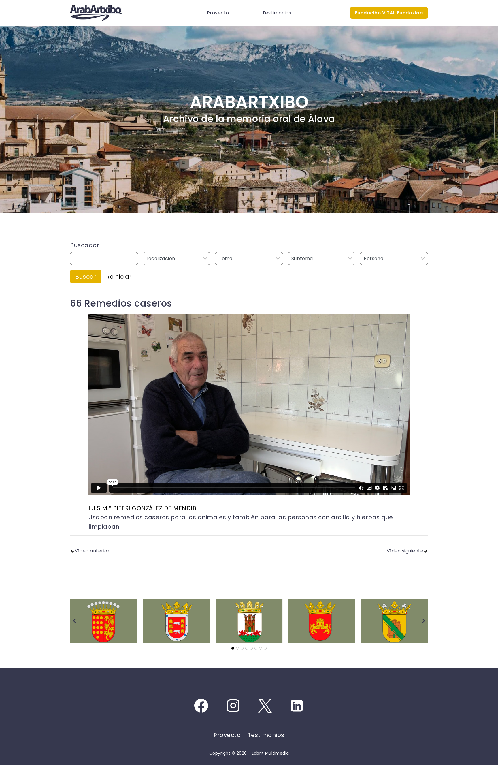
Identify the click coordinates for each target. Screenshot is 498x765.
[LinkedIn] (297, 705)
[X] (265, 705)
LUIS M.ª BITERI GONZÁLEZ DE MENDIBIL (144, 508)
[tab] (232, 648)
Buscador (84, 245)
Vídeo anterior (92, 551)
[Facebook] (201, 705)
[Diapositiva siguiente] (423, 621)
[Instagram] (233, 705)
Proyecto (218, 13)
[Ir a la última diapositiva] (74, 621)
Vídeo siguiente (405, 551)
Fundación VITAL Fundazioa (389, 13)
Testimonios (276, 13)
